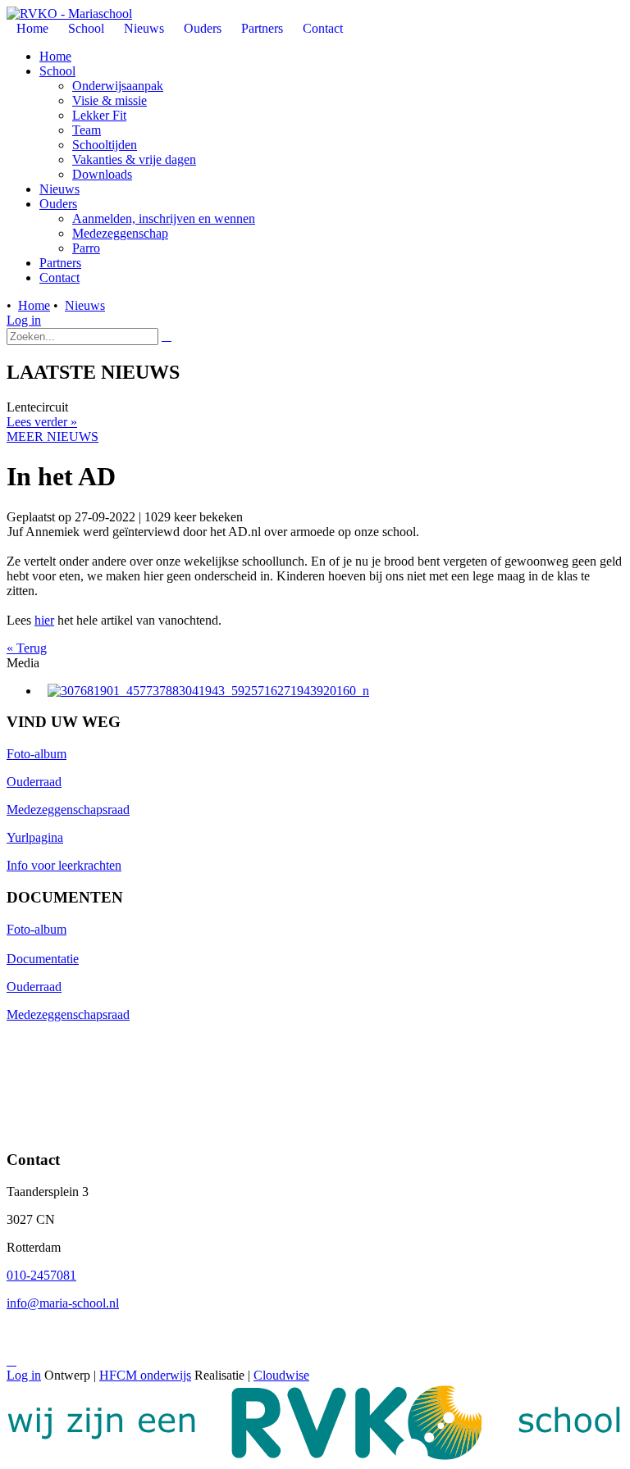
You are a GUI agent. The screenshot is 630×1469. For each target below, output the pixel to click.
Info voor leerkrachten (64, 865)
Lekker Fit (99, 115)
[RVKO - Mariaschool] (69, 13)
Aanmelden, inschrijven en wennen (163, 218)
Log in (24, 320)
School (57, 71)
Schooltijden (104, 145)
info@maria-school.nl (63, 1303)
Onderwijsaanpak (117, 86)
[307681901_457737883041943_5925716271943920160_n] (208, 691)
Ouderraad (34, 782)
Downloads (102, 174)
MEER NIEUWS (52, 436)
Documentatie (43, 959)
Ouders (58, 204)
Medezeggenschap (120, 233)
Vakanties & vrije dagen (134, 159)
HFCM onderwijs (145, 1375)
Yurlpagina (35, 837)
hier (44, 620)
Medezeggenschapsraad (68, 809)
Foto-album (36, 754)
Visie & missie (109, 100)
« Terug (27, 648)
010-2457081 (41, 1275)
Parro (86, 248)
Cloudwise (281, 1375)
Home (55, 56)
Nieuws (59, 189)
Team (86, 130)
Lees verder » (42, 422)
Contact (59, 277)
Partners (60, 263)
